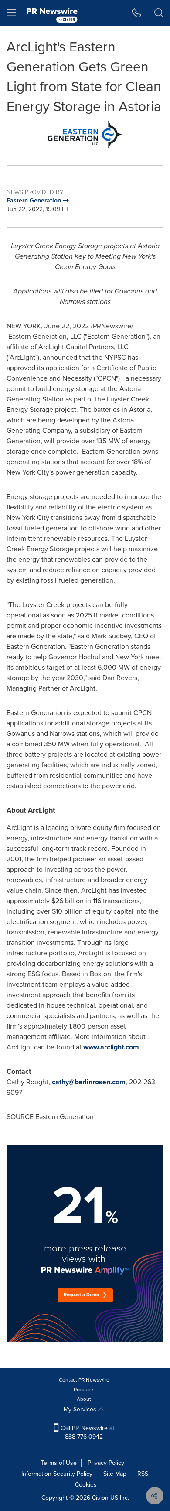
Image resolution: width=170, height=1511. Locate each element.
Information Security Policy (56, 1473)
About (84, 1399)
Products (84, 1389)
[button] (85, 134)
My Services (81, 1409)
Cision (100, 1497)
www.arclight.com (111, 1047)
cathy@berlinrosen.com (89, 1082)
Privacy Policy (106, 1462)
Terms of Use (59, 1462)
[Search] (159, 13)
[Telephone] (137, 13)
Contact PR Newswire (84, 1380)
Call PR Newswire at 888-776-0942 (86, 1432)
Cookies (86, 1484)
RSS (142, 1473)
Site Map (114, 1473)
